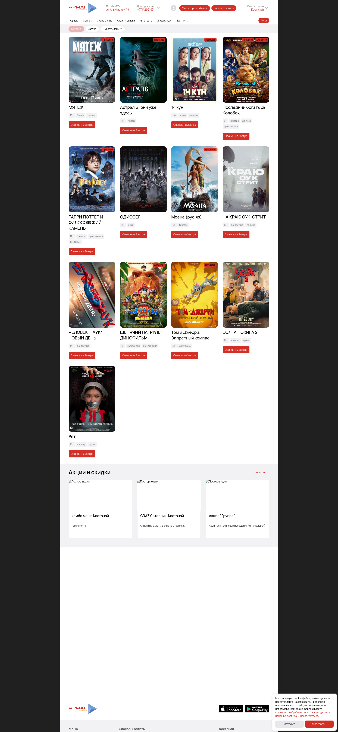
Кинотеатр (146, 20)
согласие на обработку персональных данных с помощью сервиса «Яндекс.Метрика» (303, 714)
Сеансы (87, 20)
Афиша (74, 20)
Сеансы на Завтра (82, 125)
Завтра (92, 29)
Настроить (289, 724)
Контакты (182, 20)
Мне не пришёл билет (194, 8)
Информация (164, 20)
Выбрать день (111, 29)
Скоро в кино (104, 20)
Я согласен (319, 724)
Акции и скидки (126, 20)
